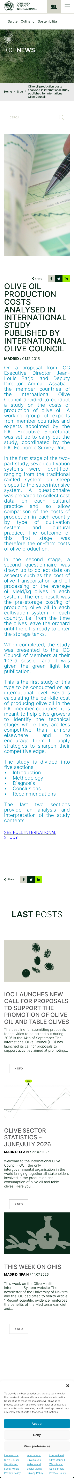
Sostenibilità (47, 21)
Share (38, 278)
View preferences (37, 1446)
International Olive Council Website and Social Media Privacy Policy (12, 1464)
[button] (68, 1386)
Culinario (28, 21)
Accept (37, 1424)
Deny (37, 1435)
